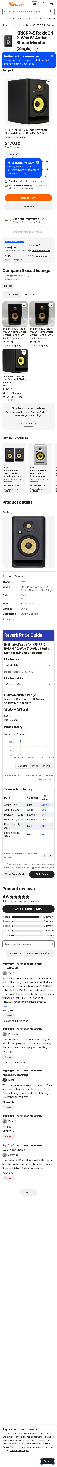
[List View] (10, 286)
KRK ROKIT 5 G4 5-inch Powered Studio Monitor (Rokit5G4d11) (26, 131)
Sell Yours (42, 874)
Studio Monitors (29, 613)
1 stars (6, 935)
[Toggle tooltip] (16, 70)
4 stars (6, 921)
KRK (23, 581)
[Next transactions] (50, 855)
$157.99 (45, 804)
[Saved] (43, 3)
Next (26, 1192)
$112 (43, 834)
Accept (47, 1461)
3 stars (6, 925)
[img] (31, 219)
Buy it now (28, 197)
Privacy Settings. (19, 1450)
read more (8, 1006)
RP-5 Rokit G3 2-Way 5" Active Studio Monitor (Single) (38, 473)
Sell (34, 3)
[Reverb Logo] (16, 4)
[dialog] (28, 1446)
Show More (8, 619)
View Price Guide (15, 874)
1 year (35, 765)
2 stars (6, 930)
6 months (22, 765)
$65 (43, 809)
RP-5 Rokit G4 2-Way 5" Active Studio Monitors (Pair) (12, 473)
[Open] (49, 665)
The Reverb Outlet (12, 18)
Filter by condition (14, 678)
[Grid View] (5, 286)
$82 (43, 819)
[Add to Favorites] (37, 48)
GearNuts (18, 218)
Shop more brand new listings (27, 232)
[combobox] (25, 665)
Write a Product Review (28, 908)
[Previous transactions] (44, 855)
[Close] (38, 162)
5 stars (6, 916)
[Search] (50, 11)
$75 (43, 814)
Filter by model (12, 659)
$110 (43, 826)
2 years (46, 765)
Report (8, 1015)
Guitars (28, 18)
